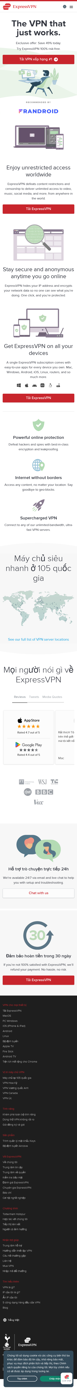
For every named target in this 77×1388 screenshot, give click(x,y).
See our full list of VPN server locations (38, 639)
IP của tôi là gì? (11, 1292)
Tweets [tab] (34, 697)
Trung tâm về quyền (14, 1172)
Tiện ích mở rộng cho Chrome (20, 1061)
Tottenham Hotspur (14, 1214)
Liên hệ (7, 1260)
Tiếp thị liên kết (11, 1224)
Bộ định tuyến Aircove (15, 1146)
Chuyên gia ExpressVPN (17, 1187)
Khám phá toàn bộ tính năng (19, 1114)
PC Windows (10, 1021)
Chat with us (38, 893)
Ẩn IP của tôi (10, 1297)
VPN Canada (10, 1093)
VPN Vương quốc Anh (15, 1088)
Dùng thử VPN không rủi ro (18, 1119)
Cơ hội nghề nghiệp (14, 1197)
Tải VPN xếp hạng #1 (36, 59)
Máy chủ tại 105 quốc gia (17, 1077)
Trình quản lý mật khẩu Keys (19, 1141)
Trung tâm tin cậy (13, 1167)
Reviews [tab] (20, 697)
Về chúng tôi (10, 1162)
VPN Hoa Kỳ (10, 1082)
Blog (5, 1307)
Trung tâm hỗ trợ (12, 1245)
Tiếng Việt (13, 1320)
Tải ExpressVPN (38, 209)
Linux (6, 1036)
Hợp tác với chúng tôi (15, 1219)
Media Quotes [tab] (52, 697)
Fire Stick (8, 1051)
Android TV (9, 1056)
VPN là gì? (9, 1287)
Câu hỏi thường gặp (14, 1255)
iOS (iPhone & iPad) (14, 1026)
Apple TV (8, 1046)
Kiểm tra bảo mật (13, 1177)
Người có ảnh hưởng (15, 1229)
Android (7, 1031)
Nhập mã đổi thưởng (15, 1271)
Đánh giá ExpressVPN (15, 1182)
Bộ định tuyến (10, 1041)
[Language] (64, 6)
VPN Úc (7, 1098)
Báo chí (7, 1192)
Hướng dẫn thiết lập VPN (17, 1250)
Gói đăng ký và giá (14, 1124)
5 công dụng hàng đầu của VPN (21, 1302)
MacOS (7, 1015)
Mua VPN (8, 1265)
